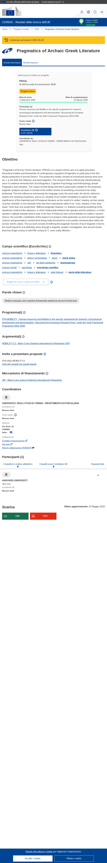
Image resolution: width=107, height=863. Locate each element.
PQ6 (37, 29)
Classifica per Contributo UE (53, 464)
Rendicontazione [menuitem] (30, 63)
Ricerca (95, 12)
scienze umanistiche (12, 253)
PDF (45, 516)
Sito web (9, 444)
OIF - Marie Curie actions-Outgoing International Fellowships (32, 380)
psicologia (27, 267)
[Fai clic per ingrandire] (98, 475)
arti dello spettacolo (45, 263)
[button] (88, 12)
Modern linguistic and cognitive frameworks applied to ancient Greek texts (41, 300)
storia (54, 258)
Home (4, 29)
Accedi (82, 12)
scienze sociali (9, 267)
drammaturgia (67, 263)
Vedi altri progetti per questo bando (19, 364)
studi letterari (57, 272)
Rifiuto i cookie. (74, 858)
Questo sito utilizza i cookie (39, 851)
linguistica (56, 253)
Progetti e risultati (21, 29)
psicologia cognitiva (47, 267)
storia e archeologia (37, 258)
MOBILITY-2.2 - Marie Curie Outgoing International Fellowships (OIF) (36, 343)
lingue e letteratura (36, 253)
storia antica (68, 258)
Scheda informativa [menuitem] (11, 63)
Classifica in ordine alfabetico (17, 464)
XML (17, 516)
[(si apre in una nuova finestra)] (11, 11)
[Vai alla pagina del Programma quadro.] (7, 50)
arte (29, 263)
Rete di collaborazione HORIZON (20, 448)
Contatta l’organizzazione (17, 441)
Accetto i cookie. (33, 858)
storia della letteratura (79, 272)
